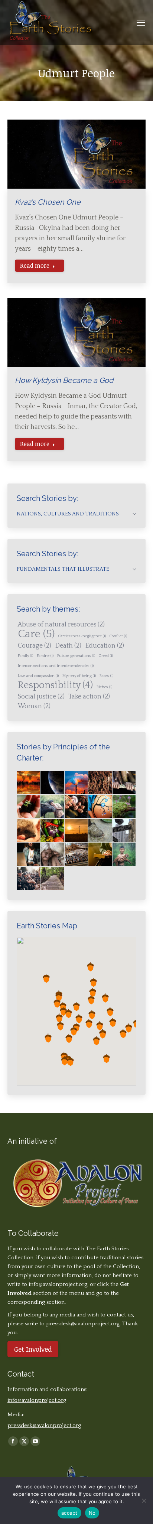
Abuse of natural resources (61, 624)
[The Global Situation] (76, 783)
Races (106, 676)
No (92, 1513)
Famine (45, 656)
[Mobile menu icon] (141, 22)
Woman (34, 706)
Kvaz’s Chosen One (48, 202)
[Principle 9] (100, 831)
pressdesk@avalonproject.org (44, 1425)
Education (104, 645)
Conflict (118, 636)
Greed (106, 656)
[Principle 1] (28, 806)
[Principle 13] (76, 854)
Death (68, 645)
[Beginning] (28, 783)
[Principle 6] (28, 831)
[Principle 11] (28, 854)
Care (36, 634)
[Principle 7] (52, 831)
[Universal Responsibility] (124, 783)
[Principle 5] (124, 806)
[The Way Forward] (52, 878)
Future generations (76, 656)
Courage (34, 645)
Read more (34, 265)
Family (25, 656)
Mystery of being (79, 676)
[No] (143, 1500)
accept (69, 1513)
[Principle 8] (76, 831)
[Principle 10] (124, 831)
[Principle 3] (76, 806)
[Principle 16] (28, 878)
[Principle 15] (124, 854)
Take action (89, 696)
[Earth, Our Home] (52, 783)
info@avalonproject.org (58, 1284)
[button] (91, 999)
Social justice (41, 696)
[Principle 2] (52, 806)
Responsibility (55, 685)
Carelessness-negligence (82, 636)
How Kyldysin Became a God (64, 380)
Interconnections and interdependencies (56, 666)
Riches (104, 687)
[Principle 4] (100, 806)
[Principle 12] (52, 854)
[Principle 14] (100, 854)
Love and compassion (38, 676)
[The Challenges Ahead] (100, 783)
